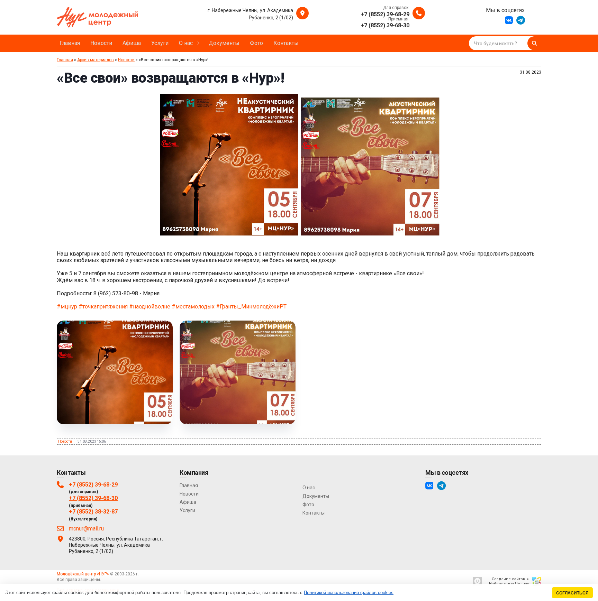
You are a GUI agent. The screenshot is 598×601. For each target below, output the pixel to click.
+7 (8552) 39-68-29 (93, 484)
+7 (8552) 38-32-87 (93, 511)
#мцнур (67, 306)
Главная (65, 59)
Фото (308, 504)
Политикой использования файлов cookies (348, 592)
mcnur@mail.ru (86, 528)
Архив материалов (95, 59)
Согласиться (572, 593)
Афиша (188, 502)
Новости (126, 59)
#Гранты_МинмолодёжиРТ (251, 306)
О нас (308, 487)
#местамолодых (193, 306)
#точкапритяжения (103, 306)
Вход (107, 579)
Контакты (313, 513)
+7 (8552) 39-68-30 (93, 498)
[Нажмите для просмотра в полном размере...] (229, 233)
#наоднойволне (149, 306)
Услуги (187, 510)
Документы (315, 496)
